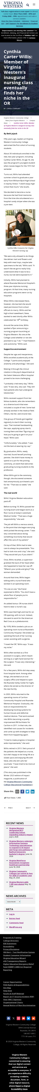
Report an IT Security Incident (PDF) (18, 996)
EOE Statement (9, 943)
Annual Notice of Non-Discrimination (19, 1005)
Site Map (7, 988)
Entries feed (14, 918)
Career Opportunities (12, 982)
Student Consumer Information (17, 955)
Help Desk (7, 991)
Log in (12, 914)
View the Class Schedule (10, 21)
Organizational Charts (13, 1002)
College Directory (11, 940)
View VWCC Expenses (12, 999)
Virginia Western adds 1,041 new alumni (18, 883)
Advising (25, 21)
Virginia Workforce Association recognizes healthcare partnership (19, 862)
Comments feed (16, 923)
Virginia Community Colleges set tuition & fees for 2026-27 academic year (21, 873)
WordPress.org (15, 927)
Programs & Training (12, 937)
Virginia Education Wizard (14, 958)
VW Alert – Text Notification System (19, 952)
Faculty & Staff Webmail (13, 993)
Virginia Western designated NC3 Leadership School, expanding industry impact (21, 831)
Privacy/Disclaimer (11, 949)
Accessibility (8, 946)
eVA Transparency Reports (14, 961)
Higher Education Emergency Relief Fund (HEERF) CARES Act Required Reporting (18, 967)
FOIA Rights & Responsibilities (16, 985)
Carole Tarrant (13, 109)
